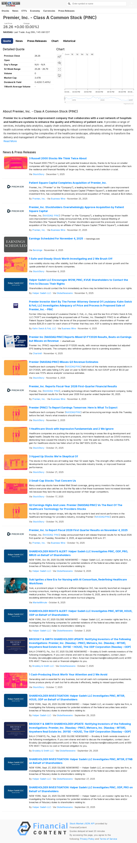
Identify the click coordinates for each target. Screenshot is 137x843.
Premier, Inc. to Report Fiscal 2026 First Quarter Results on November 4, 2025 (78, 530)
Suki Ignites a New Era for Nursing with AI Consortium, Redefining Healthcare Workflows (78, 581)
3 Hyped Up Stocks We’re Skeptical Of (53, 456)
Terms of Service (108, 839)
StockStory (38, 174)
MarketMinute (40, 602)
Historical (69, 41)
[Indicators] (59, 56)
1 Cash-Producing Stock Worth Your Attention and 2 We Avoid (68, 674)
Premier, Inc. (38, 198)
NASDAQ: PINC (51, 215)
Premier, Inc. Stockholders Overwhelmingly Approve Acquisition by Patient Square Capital (76, 209)
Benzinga (37, 250)
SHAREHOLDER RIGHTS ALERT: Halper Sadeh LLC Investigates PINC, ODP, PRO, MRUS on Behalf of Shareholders (78, 553)
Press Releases (66, 10)
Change (26, 23)
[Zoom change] (59, 63)
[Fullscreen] (59, 69)
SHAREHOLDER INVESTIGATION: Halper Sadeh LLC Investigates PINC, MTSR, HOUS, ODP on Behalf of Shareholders (77, 697)
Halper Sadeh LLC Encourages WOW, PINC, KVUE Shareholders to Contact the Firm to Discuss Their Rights (78, 281)
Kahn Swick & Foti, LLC (44, 328)
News (15, 10)
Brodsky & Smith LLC (43, 666)
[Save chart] (59, 75)
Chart (54, 41)
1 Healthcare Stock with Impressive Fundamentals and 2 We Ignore (71, 428)
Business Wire (58, 198)
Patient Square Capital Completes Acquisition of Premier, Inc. (68, 182)
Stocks (5, 10)
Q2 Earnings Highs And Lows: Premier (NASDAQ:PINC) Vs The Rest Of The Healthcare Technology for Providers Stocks (75, 507)
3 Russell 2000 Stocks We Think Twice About (58, 158)
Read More (10, 141)
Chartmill (37, 353)
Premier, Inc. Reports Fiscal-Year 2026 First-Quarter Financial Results (73, 386)
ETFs (24, 10)
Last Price (8, 23)
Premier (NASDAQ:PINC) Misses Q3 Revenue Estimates (63, 362)
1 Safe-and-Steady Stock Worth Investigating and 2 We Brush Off (70, 258)
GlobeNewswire (65, 293)
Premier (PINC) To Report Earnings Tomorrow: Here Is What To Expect (73, 407)
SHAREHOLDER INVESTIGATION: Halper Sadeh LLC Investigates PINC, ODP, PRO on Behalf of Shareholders (81, 789)
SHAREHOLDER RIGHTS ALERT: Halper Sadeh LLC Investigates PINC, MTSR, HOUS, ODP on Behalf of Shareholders (80, 612)
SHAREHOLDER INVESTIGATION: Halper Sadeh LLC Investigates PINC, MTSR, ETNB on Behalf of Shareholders (81, 761)
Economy (35, 10)
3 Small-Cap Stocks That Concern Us (52, 480)
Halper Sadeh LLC (41, 293)
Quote (7, 41)
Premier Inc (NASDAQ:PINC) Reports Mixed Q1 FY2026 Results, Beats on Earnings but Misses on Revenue (80, 338)
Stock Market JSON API (82, 823)
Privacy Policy (87, 839)
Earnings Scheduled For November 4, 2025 (64, 238)
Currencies (49, 10)
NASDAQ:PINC (73, 366)
